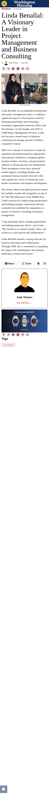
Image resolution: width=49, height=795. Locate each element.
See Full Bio (23, 302)
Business (6, 8)
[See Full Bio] (30, 303)
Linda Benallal (8, 345)
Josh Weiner (13, 63)
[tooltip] (3, 68)
